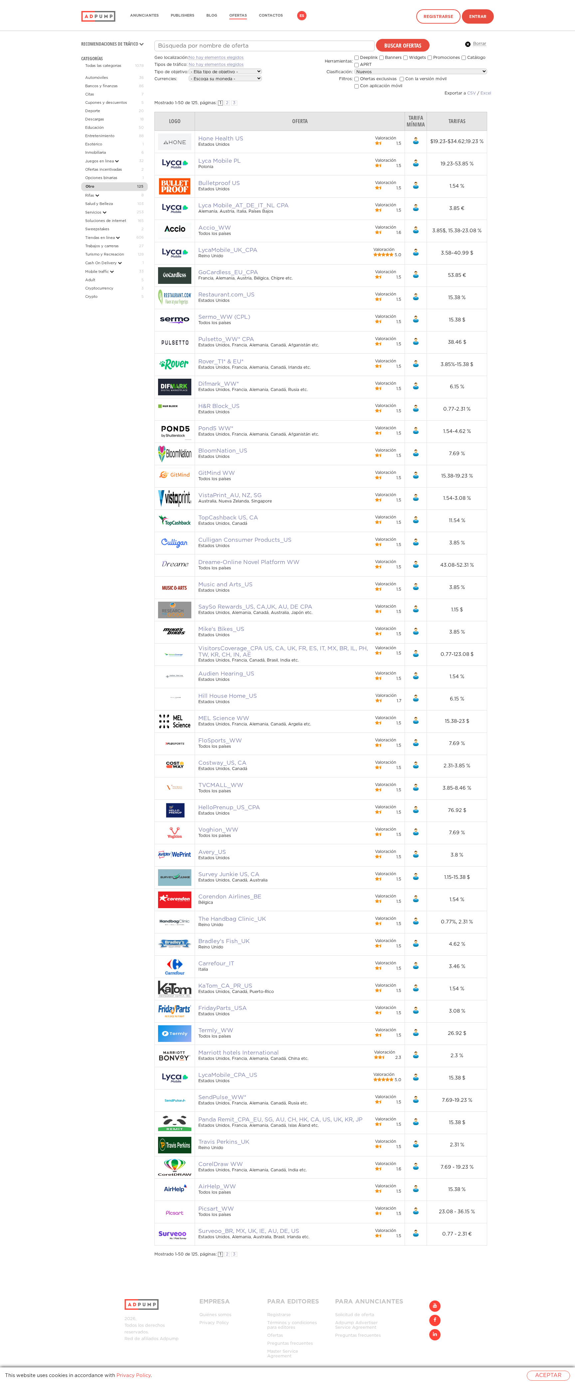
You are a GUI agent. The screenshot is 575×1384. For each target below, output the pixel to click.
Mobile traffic (97, 272)
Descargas (94, 119)
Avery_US (212, 852)
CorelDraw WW (220, 1164)
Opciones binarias (101, 178)
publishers (182, 15)
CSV (471, 93)
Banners (393, 58)
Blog (211, 15)
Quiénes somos (215, 1315)
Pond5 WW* (215, 428)
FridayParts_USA (222, 1008)
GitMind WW (216, 473)
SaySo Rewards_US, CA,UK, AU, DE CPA (255, 607)
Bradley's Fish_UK (224, 941)
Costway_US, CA (222, 763)
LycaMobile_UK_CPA (228, 250)
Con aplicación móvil (380, 86)
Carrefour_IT (216, 963)
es (301, 16)
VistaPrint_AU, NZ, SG (230, 495)
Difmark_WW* (218, 384)
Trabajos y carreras (102, 246)
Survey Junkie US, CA (229, 874)
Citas (89, 94)
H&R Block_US (219, 406)
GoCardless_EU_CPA (228, 272)
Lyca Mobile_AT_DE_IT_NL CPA (243, 205)
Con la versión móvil (425, 79)
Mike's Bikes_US (221, 629)
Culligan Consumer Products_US (244, 540)
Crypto (91, 296)
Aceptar (548, 1375)
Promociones (446, 58)
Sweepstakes (97, 229)
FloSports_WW (220, 740)
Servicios (93, 212)
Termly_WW (215, 1030)
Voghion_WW (218, 830)
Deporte (92, 111)
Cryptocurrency (99, 288)
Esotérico (93, 144)
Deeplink (368, 58)
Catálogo (475, 58)
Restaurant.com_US (226, 294)
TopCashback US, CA (228, 517)
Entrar (477, 17)
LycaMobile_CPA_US (227, 1075)
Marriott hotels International (238, 1053)
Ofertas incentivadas (103, 169)
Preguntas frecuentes (290, 1343)
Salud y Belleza (99, 204)
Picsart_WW (216, 1209)
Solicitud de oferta (354, 1315)
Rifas (90, 195)
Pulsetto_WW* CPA (226, 339)
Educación (94, 127)
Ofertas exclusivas (378, 79)
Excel (485, 93)
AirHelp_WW (217, 1186)
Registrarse (438, 17)
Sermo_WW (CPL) (224, 317)
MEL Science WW (223, 718)
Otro (90, 186)
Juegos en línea (100, 161)
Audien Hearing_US (226, 674)
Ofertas (238, 15)
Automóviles (96, 78)
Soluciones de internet (105, 221)
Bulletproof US (219, 183)
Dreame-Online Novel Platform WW (248, 562)
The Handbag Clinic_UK (232, 919)
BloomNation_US (222, 451)
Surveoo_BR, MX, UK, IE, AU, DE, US (248, 1231)
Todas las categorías (103, 66)
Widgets (417, 58)
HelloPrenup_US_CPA (229, 807)
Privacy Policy (214, 1323)
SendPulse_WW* (222, 1097)
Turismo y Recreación (104, 254)
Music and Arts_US (225, 584)
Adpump (169, 1339)
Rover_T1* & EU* (221, 361)
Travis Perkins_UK (223, 1142)
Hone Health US (220, 138)
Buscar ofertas (402, 45)
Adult (90, 280)
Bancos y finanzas (101, 86)
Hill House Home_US (227, 696)
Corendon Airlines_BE (230, 896)
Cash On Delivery (101, 263)
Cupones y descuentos (106, 102)
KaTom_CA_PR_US (225, 986)
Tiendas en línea (100, 238)
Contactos (271, 15)
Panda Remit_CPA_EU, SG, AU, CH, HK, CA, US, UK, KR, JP (280, 1119)
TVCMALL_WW (220, 785)
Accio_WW (214, 228)
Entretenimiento (99, 136)
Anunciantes (144, 15)
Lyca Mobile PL (219, 161)
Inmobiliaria (95, 152)
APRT (365, 65)
